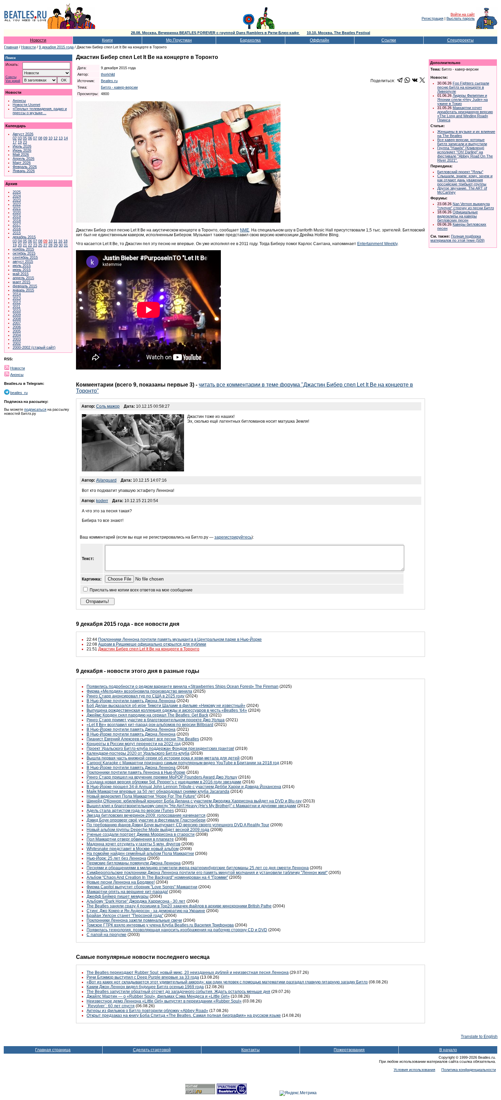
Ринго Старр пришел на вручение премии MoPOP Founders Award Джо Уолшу (162, 777)
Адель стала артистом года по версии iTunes (130, 810)
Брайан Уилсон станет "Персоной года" (125, 915)
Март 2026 (22, 163)
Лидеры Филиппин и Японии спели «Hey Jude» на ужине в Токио (462, 99)
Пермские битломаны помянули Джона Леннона (134, 863)
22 (30, 245)
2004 (17, 335)
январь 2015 (23, 290)
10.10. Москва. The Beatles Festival (338, 33)
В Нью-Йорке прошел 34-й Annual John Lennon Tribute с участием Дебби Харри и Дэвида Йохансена (184, 786)
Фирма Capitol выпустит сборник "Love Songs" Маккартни (142, 887)
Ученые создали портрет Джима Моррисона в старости (141, 834)
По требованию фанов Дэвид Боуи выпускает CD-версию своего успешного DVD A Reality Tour (178, 825)
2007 (17, 323)
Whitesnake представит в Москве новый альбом (133, 848)
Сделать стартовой (152, 1050)
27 (45, 245)
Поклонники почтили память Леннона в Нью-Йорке (136, 772)
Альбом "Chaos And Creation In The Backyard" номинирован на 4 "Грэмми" (157, 877)
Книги (107, 40)
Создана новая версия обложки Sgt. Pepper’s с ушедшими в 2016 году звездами (164, 782)
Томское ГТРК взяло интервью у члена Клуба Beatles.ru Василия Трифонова (160, 925)
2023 (17, 200)
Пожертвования (349, 1050)
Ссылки (388, 40)
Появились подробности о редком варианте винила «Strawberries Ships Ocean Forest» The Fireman (182, 686)
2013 (17, 298)
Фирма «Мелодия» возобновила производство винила (139, 691)
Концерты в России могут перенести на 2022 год (134, 743)
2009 (17, 315)
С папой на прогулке (106, 934)
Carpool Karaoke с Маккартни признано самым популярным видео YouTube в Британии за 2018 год (183, 762)
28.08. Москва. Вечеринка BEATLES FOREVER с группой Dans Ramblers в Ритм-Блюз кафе (215, 33)
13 (61, 138)
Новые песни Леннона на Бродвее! (121, 882)
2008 (17, 319)
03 (20, 138)
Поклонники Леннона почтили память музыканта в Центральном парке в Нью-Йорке (180, 639)
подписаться (35, 409)
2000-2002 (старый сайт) (34, 347)
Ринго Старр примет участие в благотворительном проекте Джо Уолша (156, 720)
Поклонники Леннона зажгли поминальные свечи (134, 920)
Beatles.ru (109, 81)
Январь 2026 (24, 171)
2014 (17, 294)
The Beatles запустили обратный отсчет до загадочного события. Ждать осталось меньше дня (178, 991)
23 (25, 142)
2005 (17, 331)
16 (60, 241)
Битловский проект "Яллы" (460, 172)
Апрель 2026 (23, 158)
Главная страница (53, 1050)
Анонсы (19, 101)
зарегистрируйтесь (233, 537)
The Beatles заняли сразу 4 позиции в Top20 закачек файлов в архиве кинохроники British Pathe (179, 906)
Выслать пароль (460, 18)
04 (20, 241)
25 (40, 245)
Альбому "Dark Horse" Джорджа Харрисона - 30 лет (136, 901)
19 (20, 142)
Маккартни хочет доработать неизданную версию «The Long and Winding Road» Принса (465, 114)
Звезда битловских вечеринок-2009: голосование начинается (146, 815)
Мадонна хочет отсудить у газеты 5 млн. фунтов (133, 844)
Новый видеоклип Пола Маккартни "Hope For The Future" (141, 796)
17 (15, 142)
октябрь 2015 (24, 253)
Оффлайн (319, 40)
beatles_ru (19, 393)
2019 (17, 216)
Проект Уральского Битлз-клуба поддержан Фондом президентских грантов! (160, 748)
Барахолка (250, 40)
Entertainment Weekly (377, 243)
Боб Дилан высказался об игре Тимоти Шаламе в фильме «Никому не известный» (166, 705)
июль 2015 (22, 265)
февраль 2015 (25, 286)
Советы (10, 77)
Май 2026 (21, 154)
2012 (17, 302)
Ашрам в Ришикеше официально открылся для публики (152, 644)
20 (20, 245)
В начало (448, 1050)
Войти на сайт (463, 14)
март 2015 (21, 282)
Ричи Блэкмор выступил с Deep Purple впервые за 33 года (143, 977)
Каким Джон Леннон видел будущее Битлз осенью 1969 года (145, 986)
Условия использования (414, 1070)
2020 (17, 212)
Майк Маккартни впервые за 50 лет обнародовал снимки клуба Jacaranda (158, 791)
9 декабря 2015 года (56, 47)
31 (66, 245)
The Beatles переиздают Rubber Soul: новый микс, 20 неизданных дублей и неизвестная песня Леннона (188, 972)
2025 (17, 192)
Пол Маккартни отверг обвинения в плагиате (130, 839)
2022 (17, 204)
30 (61, 245)
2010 (17, 310)
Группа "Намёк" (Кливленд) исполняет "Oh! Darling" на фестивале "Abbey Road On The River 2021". (465, 154)
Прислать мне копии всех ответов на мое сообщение (141, 590)
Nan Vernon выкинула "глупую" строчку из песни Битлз (465, 206)
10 (50, 138)
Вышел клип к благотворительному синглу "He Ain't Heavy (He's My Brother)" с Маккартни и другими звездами (191, 805)
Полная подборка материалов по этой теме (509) (457, 238)
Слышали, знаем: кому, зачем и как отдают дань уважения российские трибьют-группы (464, 180)
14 (66, 138)
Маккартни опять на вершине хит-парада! (127, 891)
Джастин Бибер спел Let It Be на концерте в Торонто (148, 649)
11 (55, 241)
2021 (17, 208)
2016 (17, 229)
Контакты (250, 1050)
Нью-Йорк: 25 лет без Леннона (116, 858)
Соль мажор (108, 406)
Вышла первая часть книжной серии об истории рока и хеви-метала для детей (163, 758)
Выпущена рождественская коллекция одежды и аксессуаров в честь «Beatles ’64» (167, 710)
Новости (38, 40)
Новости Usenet (26, 105)
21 (25, 245)
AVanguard (106, 480)
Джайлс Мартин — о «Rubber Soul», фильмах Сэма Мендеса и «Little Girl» (158, 996)
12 (56, 138)
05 (25, 138)
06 (30, 138)
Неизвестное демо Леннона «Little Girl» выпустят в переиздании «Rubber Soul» (164, 1001)
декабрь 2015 (24, 237)
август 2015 (23, 261)
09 (45, 138)
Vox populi (12, 80)
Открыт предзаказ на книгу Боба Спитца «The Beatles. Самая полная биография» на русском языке (184, 1015)
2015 (17, 233)
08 (40, 138)
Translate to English (479, 1036)
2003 (17, 339)
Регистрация (432, 18)
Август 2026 (23, 134)
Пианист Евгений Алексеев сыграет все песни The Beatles (143, 739)
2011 (16, 306)
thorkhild (108, 74)
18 (65, 241)
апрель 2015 (23, 278)
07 (35, 138)
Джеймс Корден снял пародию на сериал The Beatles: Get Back (147, 715)
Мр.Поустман (179, 40)
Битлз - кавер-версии (119, 87)
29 (56, 245)
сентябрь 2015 (25, 257)
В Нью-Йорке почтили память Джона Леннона (131, 700)
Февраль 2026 (25, 167)
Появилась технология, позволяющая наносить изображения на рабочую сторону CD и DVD (177, 930)
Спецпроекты (460, 40)
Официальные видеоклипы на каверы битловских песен (457, 216)
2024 (17, 196)
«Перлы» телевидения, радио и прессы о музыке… (40, 111)
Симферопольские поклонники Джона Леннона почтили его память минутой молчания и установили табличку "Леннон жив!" (207, 872)
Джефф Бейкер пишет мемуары (118, 896)
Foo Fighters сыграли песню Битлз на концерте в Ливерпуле (463, 87)
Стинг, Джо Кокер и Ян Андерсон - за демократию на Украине (146, 910)
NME (244, 230)
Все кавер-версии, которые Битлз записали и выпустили (462, 142)
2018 (17, 221)
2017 (17, 225)
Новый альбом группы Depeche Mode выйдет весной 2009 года (148, 829)
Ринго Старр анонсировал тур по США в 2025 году (135, 696)
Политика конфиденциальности (468, 1070)
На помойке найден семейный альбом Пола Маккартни (140, 853)
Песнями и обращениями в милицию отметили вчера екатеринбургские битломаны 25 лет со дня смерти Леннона (198, 867)
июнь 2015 (22, 270)
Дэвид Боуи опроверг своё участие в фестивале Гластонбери (146, 820)
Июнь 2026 (22, 150)
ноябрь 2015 (23, 249)
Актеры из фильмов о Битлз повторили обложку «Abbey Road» (147, 1010)
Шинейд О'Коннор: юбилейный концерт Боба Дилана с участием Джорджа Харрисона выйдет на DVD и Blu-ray (194, 801)
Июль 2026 (22, 146)
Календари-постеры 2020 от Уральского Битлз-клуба (138, 753)
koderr (102, 500)
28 (50, 245)
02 (15, 138)
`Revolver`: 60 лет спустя (111, 1006)
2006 (17, 327)
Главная (11, 47)
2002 (17, 343)
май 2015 (21, 274)
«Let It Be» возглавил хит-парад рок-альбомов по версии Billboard (150, 724)
